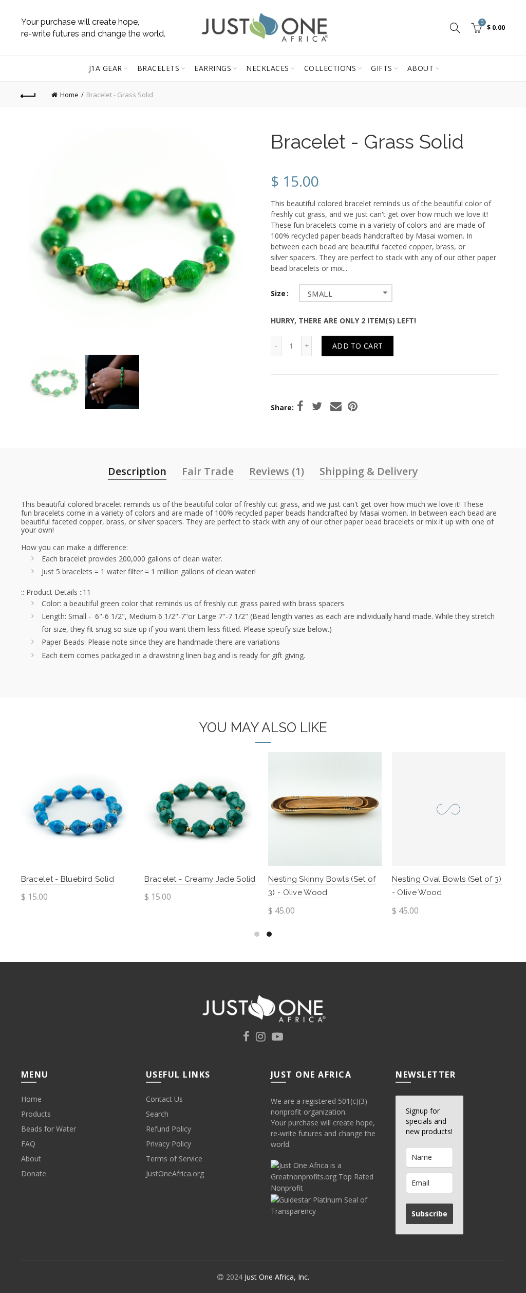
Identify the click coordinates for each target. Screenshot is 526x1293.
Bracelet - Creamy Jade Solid (199, 879)
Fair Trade (208, 471)
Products (36, 1114)
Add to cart (357, 346)
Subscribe (429, 1213)
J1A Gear (105, 68)
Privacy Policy (168, 1144)
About (420, 68)
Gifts (381, 68)
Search (157, 1114)
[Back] (29, 94)
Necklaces (267, 68)
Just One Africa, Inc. (277, 1277)
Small (320, 293)
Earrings (212, 68)
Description (137, 471)
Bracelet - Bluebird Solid (68, 879)
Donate (33, 1173)
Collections (330, 68)
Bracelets (158, 68)
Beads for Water (48, 1129)
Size (278, 293)
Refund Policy (168, 1129)
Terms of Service (174, 1158)
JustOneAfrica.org (175, 1173)
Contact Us (164, 1099)
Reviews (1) (276, 471)
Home (69, 94)
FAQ (28, 1144)
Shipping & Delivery (369, 471)
